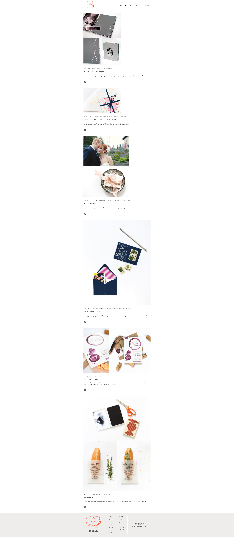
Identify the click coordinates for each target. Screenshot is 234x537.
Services (110, 522)
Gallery (111, 527)
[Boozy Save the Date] (117, 350)
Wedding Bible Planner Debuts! (95, 71)
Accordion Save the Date (93, 311)
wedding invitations (113, 116)
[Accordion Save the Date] (117, 262)
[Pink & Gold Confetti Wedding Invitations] (102, 100)
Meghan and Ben (90, 203)
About (111, 516)
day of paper (95, 200)
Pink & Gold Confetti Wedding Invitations (100, 119)
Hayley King (142, 524)
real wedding (99, 116)
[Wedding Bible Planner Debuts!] (102, 39)
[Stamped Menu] (117, 443)
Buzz (110, 530)
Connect (110, 532)
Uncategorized (99, 68)
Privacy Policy (143, 526)
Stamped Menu (89, 498)
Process (111, 519)
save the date (103, 308)
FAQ (111, 524)
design (94, 68)
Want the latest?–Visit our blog (122, 525)
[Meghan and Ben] (106, 166)
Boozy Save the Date (91, 379)
